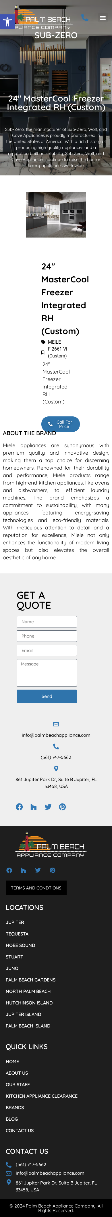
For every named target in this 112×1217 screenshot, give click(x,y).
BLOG (12, 1119)
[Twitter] (48, 807)
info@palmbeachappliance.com (56, 735)
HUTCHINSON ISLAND (29, 1003)
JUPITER (15, 922)
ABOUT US (17, 1073)
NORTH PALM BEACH (28, 991)
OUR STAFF (18, 1084)
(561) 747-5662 (56, 757)
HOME (12, 1061)
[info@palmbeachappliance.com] (56, 724)
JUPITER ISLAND (23, 1014)
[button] (7, 21)
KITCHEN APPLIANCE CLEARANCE (42, 1096)
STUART (14, 957)
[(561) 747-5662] (56, 746)
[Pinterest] (62, 807)
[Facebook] (19, 807)
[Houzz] (33, 807)
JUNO (12, 968)
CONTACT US (20, 1130)
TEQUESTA (17, 934)
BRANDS (15, 1107)
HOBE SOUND (20, 945)
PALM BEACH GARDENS (30, 980)
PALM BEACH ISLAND (28, 1026)
